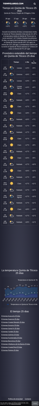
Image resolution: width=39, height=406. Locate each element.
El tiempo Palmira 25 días (10, 350)
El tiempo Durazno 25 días (10, 325)
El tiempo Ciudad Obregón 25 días (13, 322)
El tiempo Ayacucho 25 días (10, 316)
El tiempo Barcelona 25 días (10, 341)
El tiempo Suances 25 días (10, 319)
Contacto (28, 399)
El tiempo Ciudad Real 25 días (11, 347)
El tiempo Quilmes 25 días (10, 335)
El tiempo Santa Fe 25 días (10, 328)
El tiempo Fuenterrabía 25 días (11, 338)
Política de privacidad (15, 399)
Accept (35, 403)
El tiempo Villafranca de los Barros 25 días (15, 344)
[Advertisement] (19, 246)
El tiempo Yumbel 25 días (10, 331)
